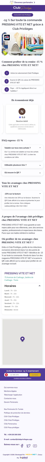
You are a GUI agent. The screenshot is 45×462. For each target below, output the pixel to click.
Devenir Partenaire (11, 402)
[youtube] (35, 444)
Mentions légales (10, 391)
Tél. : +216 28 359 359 (12, 435)
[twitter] (30, 444)
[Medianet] (31, 454)
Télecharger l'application (13, 395)
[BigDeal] (24, 457)
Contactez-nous (10, 398)
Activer (35, 375)
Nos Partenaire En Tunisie (13, 409)
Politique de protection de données (17, 413)
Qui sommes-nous (11, 387)
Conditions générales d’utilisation (22, 378)
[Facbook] (23, 444)
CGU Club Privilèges (11, 420)
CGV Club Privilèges (11, 416)
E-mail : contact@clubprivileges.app (18, 439)
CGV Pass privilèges (11, 427)
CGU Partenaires (10, 424)
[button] (22, 339)
